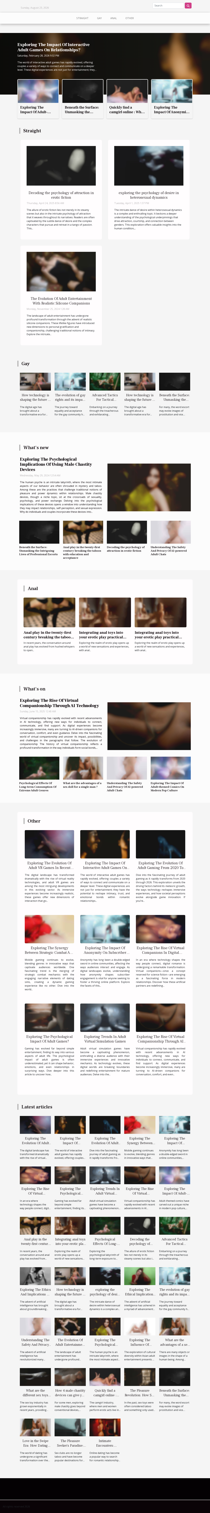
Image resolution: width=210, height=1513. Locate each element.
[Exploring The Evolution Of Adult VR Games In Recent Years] (49, 844)
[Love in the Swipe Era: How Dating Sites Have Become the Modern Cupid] (35, 1427)
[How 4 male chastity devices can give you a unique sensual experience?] (70, 1376)
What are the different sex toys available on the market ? (35, 1397)
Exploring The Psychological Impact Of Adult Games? (49, 1039)
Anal (113, 18)
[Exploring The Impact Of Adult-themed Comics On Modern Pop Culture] (38, 91)
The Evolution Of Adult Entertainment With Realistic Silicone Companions (61, 301)
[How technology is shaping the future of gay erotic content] (35, 381)
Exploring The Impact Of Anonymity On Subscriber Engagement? (171, 114)
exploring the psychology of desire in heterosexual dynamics (149, 195)
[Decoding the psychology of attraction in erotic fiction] (61, 165)
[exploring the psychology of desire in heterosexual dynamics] (148, 165)
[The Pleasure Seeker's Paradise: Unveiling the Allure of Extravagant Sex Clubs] (70, 1427)
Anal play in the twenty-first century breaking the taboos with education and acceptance (82, 552)
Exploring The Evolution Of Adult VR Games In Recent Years (49, 868)
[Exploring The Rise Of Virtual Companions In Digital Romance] (160, 929)
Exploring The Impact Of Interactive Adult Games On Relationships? (53, 47)
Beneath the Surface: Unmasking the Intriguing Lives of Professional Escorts (82, 114)
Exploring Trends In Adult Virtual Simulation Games (105, 1039)
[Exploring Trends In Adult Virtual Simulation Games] (105, 1017)
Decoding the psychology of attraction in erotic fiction (61, 195)
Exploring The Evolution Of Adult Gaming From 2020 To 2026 (160, 868)
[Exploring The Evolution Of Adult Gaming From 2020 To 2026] (160, 844)
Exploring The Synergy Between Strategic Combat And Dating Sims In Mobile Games (49, 952)
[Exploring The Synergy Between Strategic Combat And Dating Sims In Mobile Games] (49, 929)
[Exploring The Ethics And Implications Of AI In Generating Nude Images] (35, 1276)
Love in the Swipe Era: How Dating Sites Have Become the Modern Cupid (35, 1448)
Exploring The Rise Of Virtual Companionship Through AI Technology (59, 703)
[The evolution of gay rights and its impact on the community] (70, 381)
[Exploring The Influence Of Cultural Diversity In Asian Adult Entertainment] (139, 1326)
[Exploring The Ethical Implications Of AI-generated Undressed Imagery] (139, 1276)
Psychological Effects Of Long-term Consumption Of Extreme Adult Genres (37, 786)
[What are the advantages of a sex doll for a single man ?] (83, 768)
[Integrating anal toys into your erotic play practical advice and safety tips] (105, 612)
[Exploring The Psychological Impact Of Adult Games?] (49, 1017)
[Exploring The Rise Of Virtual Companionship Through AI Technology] (149, 726)
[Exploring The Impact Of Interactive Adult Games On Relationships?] (105, 844)
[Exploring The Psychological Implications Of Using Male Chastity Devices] (149, 487)
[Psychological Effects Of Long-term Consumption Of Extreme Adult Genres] (39, 768)
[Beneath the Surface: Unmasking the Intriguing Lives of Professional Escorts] (82, 91)
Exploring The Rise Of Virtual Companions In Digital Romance (160, 952)
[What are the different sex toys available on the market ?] (35, 1376)
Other (129, 18)
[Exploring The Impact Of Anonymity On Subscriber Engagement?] (172, 91)
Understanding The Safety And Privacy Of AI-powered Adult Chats (169, 550)
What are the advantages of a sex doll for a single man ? (82, 785)
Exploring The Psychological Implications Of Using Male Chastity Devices (56, 464)
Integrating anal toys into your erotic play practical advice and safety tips (101, 637)
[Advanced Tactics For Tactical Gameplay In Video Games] (105, 381)
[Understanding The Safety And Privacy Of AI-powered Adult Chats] (171, 532)
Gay (99, 18)
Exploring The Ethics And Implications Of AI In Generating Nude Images (35, 1296)
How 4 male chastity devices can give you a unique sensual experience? (70, 1397)
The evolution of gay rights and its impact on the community (70, 400)
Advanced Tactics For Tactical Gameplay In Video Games (105, 402)
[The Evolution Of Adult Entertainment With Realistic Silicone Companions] (61, 271)
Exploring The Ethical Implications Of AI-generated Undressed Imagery (140, 1296)
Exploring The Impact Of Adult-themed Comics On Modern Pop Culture (36, 114)
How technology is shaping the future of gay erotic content (35, 400)
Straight (82, 18)
